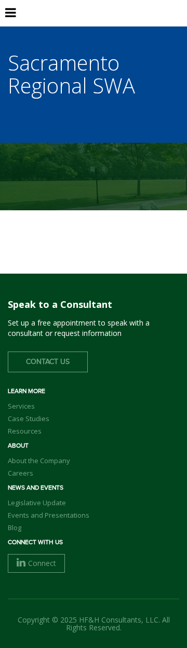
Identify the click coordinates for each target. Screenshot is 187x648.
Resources (25, 431)
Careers (20, 473)
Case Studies (28, 418)
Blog (14, 527)
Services (21, 406)
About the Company (39, 460)
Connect (42, 563)
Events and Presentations (48, 515)
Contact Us (48, 362)
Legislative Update (37, 502)
